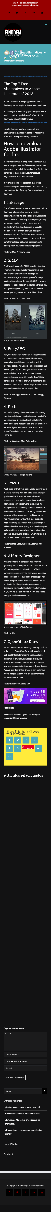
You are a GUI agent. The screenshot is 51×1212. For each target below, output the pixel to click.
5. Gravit (11, 483)
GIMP (22, 340)
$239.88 (22, 119)
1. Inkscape (14, 202)
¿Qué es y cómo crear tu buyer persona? (22, 1107)
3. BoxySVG (14, 348)
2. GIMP (11, 260)
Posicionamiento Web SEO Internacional (22, 1113)
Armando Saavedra (13, 715)
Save (29, 748)
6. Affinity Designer (22, 555)
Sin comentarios (20, 718)
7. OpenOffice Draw (21, 641)
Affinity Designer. (27, 627)
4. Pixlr (10, 406)
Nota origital (9, 708)
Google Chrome (26, 475)
